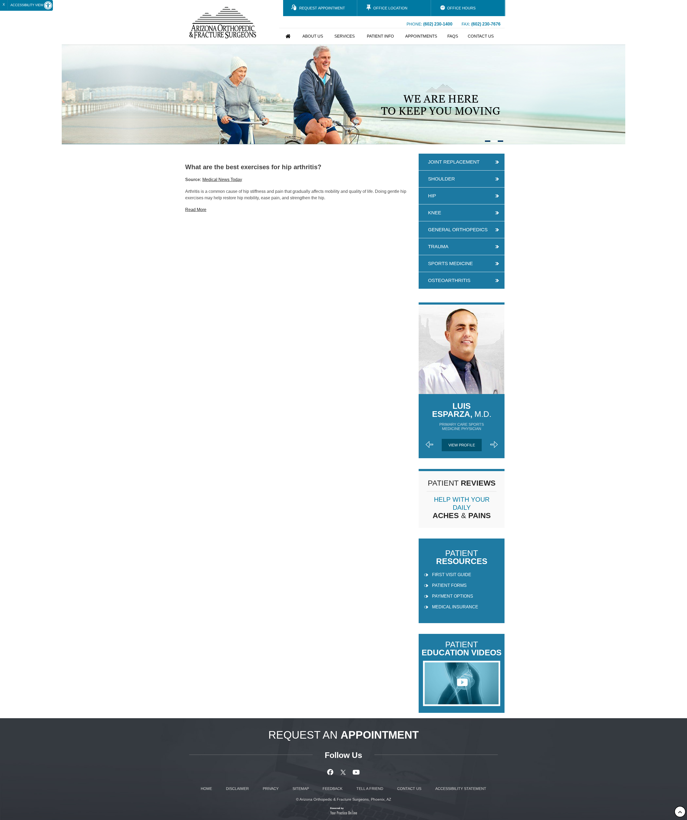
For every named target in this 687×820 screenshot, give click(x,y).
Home (288, 36)
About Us (312, 36)
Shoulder (441, 179)
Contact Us (481, 36)
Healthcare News (215, 149)
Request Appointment (322, 8)
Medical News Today (222, 179)
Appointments (421, 36)
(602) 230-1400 (437, 24)
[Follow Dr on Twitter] (343, 772)
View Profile (461, 445)
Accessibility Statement (460, 788)
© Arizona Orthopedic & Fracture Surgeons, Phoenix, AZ (343, 799)
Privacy (271, 788)
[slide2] (494, 141)
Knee (434, 212)
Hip (432, 195)
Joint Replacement (454, 162)
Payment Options (452, 596)
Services (344, 36)
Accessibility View (27, 5)
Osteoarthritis (449, 280)
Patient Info (380, 36)
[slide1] (487, 141)
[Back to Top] (680, 812)
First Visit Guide (451, 574)
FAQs (452, 36)
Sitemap (301, 788)
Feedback (332, 788)
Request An (343, 735)
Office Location (390, 8)
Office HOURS (461, 8)
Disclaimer (237, 788)
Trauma (438, 246)
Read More (195, 209)
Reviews (462, 483)
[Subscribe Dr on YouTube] (356, 772)
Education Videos (462, 649)
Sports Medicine (450, 263)
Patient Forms (449, 585)
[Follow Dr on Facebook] (331, 772)
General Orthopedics (458, 229)
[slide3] (500, 141)
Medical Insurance (455, 607)
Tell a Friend (369, 788)
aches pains (462, 508)
